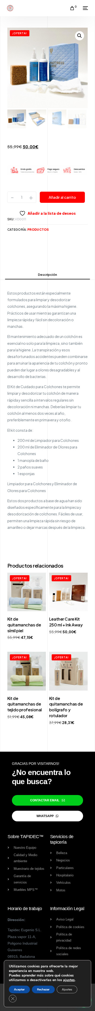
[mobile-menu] (85, 8)
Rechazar (43, 989)
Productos (38, 229)
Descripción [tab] (47, 275)
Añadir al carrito (62, 197)
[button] (79, 35)
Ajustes (67, 989)
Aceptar (19, 989)
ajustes (69, 980)
